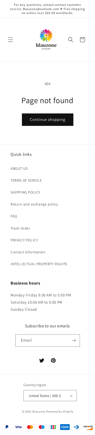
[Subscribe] (74, 340)
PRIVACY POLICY (24, 240)
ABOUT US (19, 168)
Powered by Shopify (59, 411)
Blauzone (38, 411)
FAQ (14, 216)
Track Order (20, 228)
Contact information (28, 252)
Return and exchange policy (34, 204)
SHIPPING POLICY (25, 192)
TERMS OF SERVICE (26, 180)
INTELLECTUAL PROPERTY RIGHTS (39, 264)
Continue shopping (47, 119)
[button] (10, 39)
